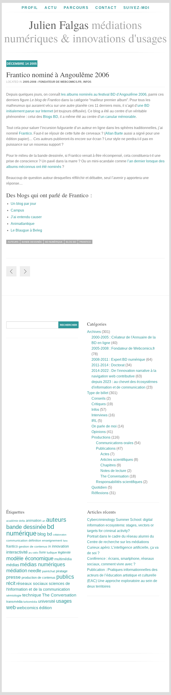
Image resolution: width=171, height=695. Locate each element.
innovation (60, 546)
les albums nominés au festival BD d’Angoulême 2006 (104, 94)
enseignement (52, 540)
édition (45, 607)
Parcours (76, 8)
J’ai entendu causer (26, 217)
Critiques (99, 404)
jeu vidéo (33, 552)
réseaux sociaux (32, 583)
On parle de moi (104, 426)
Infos (87, 81)
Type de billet (97, 393)
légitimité (64, 552)
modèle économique (29, 558)
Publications (106, 448)
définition (34, 540)
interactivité (17, 552)
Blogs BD (50, 117)
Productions (101, 437)
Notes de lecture (113, 471)
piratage (61, 571)
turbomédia (30, 601)
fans (65, 540)
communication (17, 540)
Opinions (99, 432)
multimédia (63, 559)
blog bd (71, 242)
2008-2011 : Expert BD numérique (118, 359)
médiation (16, 570)
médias (12, 565)
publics (65, 577)
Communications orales (114, 443)
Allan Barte (114, 133)
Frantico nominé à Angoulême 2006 (57, 74)
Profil (30, 8)
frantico (85, 242)
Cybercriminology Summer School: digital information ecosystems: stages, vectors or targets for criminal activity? (120, 525)
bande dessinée (32, 242)
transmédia (14, 601)
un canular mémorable (118, 117)
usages (64, 601)
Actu (51, 8)
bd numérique (54, 242)
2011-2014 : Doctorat (108, 365)
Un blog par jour (23, 203)
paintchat (48, 571)
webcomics (27, 607)
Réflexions (100, 493)
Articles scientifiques (116, 459)
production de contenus (38, 577)
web (11, 607)
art (43, 521)
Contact (106, 8)
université (46, 601)
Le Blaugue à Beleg (26, 230)
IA (49, 546)
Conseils (99, 398)
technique (31, 595)
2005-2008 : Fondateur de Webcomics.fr (52, 81)
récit (10, 583)
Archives (94, 332)
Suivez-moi (136, 8)
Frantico (25, 133)
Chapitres (108, 465)
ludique (52, 552)
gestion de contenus (33, 546)
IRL (94, 421)
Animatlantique (23, 224)
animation (33, 520)
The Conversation (114, 476)
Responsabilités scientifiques (119, 482)
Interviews (100, 415)
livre (42, 552)
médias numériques (42, 564)
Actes (104, 454)
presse (13, 577)
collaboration (59, 534)
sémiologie (13, 595)
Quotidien (99, 487)
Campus (17, 210)
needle (34, 570)
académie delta (15, 520)
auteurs (13, 242)
